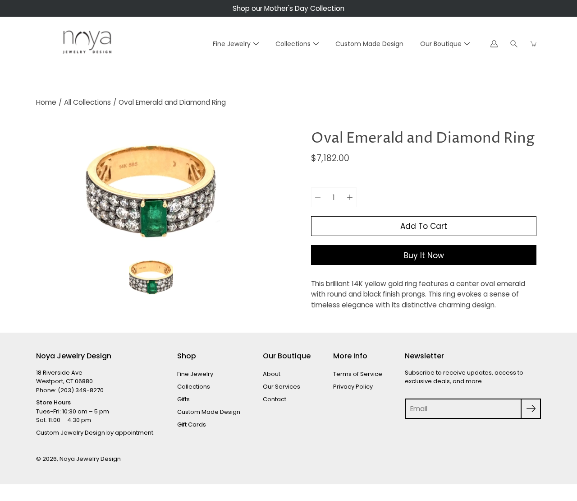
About (271, 374)
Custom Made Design (369, 43)
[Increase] (350, 197)
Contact (274, 399)
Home (46, 102)
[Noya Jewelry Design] (85, 43)
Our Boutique (441, 43)
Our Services (281, 386)
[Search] (514, 44)
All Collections (87, 102)
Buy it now (424, 255)
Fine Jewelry (232, 43)
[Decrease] (318, 197)
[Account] (494, 44)
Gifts (183, 399)
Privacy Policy (353, 386)
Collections (293, 43)
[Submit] (531, 409)
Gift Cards (191, 424)
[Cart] (534, 44)
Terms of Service (357, 374)
